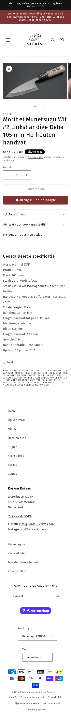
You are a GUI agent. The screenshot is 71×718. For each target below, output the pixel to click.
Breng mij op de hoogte (38, 200)
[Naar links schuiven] (26, 106)
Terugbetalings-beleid (23, 562)
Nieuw (12, 429)
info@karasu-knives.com (37, 524)
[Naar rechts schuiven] (44, 106)
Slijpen (12, 447)
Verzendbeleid (17, 553)
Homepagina (16, 544)
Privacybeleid (17, 571)
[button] (8, 40)
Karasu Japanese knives (33, 692)
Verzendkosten (35, 157)
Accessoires (16, 456)
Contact (13, 473)
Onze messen (17, 438)
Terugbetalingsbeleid (32, 697)
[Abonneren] (57, 596)
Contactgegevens (37, 709)
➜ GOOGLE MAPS (20, 515)
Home (12, 411)
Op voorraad (16, 420)
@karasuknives (35, 529)
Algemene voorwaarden (27, 703)
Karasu (12, 465)
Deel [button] (10, 362)
